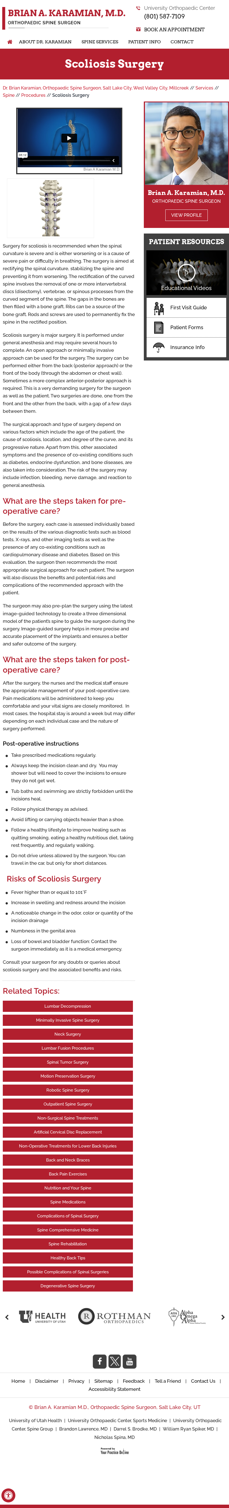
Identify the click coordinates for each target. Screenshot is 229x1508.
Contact (182, 41)
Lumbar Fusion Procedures (68, 1048)
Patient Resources (186, 242)
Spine (9, 95)
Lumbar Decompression (67, 1006)
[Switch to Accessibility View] (8, 1495)
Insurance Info (187, 347)
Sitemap (103, 1381)
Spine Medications (67, 1202)
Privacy (76, 1381)
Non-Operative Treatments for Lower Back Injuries (67, 1146)
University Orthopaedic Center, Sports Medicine (118, 1420)
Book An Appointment (174, 29)
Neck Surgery (67, 1034)
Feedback (134, 1381)
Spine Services (100, 41)
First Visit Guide (188, 307)
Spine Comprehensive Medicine (68, 1230)
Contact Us (203, 1381)
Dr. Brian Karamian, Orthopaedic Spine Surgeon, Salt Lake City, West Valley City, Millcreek (96, 88)
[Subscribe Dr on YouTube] (130, 1361)
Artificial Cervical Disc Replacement (68, 1132)
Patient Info (144, 41)
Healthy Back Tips (68, 1257)
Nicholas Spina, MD (114, 1437)
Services (204, 88)
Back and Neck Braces (68, 1160)
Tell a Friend (168, 1381)
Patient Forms (186, 327)
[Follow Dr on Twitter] (114, 1361)
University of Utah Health (36, 1420)
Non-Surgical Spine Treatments (67, 1118)
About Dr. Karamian (45, 41)
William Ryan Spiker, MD (188, 1429)
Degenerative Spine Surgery (67, 1285)
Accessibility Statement (114, 1389)
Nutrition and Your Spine (67, 1188)
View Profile (186, 215)
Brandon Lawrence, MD (83, 1429)
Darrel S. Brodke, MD (135, 1429)
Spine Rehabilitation (68, 1244)
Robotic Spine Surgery (67, 1090)
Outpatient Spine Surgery (68, 1104)
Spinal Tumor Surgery (68, 1062)
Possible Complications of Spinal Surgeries (68, 1271)
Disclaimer (47, 1381)
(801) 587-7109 (164, 16)
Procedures (33, 95)
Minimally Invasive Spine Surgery (67, 1020)
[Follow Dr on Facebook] (100, 1361)
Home (7, 42)
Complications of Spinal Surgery (68, 1216)
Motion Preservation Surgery (67, 1076)
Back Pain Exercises (68, 1174)
